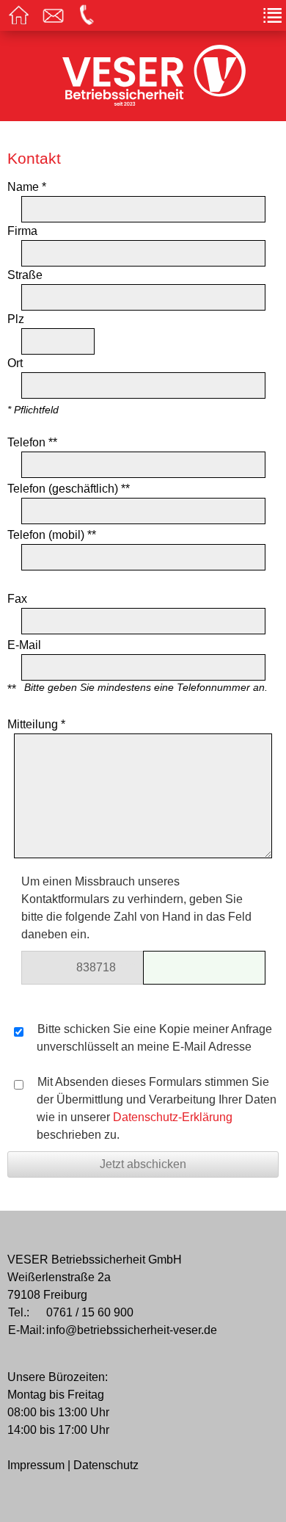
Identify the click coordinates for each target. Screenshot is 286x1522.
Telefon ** (32, 442)
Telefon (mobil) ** (51, 535)
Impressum (36, 1465)
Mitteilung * (36, 724)
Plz (15, 319)
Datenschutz (106, 1465)
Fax (17, 599)
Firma (22, 231)
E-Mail (24, 645)
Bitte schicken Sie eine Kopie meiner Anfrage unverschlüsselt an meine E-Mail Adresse (153, 1038)
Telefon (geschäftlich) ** (68, 488)
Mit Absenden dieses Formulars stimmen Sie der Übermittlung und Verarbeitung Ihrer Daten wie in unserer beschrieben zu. (155, 1108)
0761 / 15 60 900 (89, 1312)
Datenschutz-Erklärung (172, 1117)
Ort (15, 363)
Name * (26, 187)
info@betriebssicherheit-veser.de (131, 1330)
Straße (25, 275)
